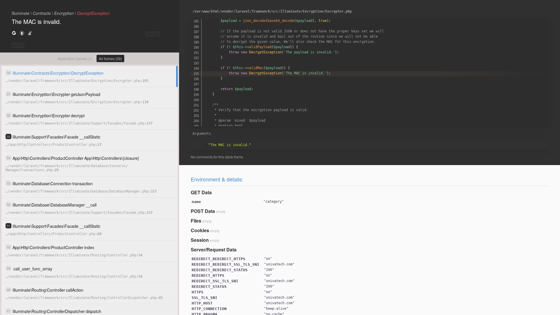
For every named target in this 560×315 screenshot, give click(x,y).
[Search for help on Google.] (14, 33)
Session (200, 240)
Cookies (200, 230)
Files (196, 220)
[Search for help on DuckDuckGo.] (22, 33)
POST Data (203, 211)
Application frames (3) (74, 58)
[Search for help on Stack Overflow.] (29, 33)
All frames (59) (110, 58)
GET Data (201, 192)
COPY (153, 34)
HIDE (17, 45)
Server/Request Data (214, 249)
